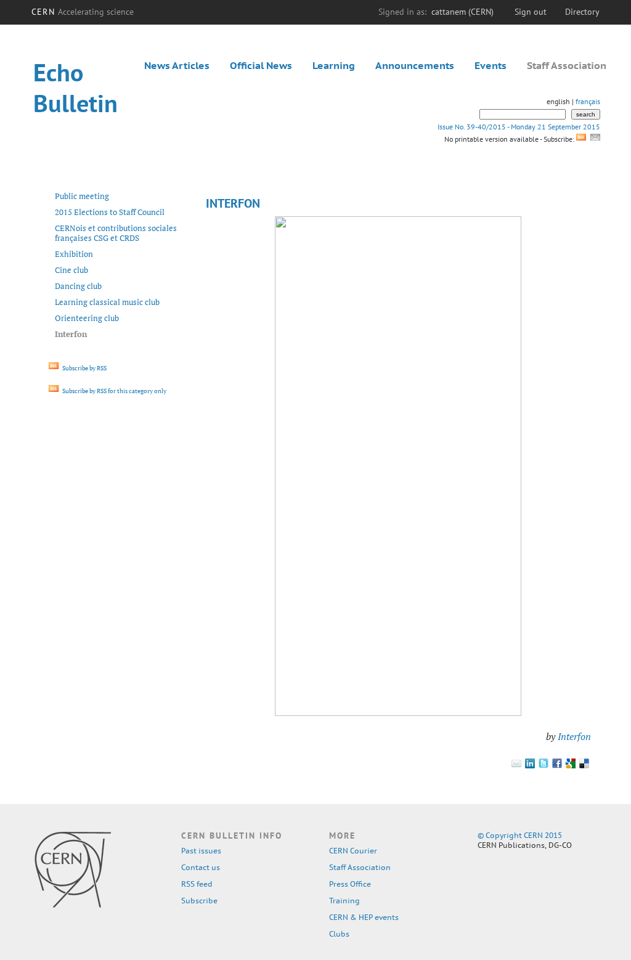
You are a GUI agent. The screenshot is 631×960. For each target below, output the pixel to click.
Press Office (350, 884)
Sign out (531, 11)
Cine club (71, 269)
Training (344, 900)
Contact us (200, 867)
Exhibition (74, 253)
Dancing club (78, 285)
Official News (261, 65)
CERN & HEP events (364, 917)
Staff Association (566, 65)
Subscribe (199, 900)
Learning (333, 65)
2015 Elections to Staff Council (110, 212)
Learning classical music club (107, 301)
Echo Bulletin (75, 87)
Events (490, 65)
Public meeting (82, 195)
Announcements (414, 65)
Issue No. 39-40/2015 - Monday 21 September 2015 (519, 126)
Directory (582, 11)
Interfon (574, 736)
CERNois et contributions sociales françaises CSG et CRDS (116, 232)
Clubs (339, 933)
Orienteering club (87, 317)
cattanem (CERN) (462, 11)
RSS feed (197, 884)
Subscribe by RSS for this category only (113, 391)
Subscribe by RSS (84, 368)
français (588, 101)
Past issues (201, 850)
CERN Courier (353, 850)
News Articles (177, 65)
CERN (82, 11)
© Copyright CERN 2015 (520, 835)
